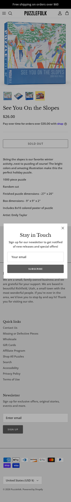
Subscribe (35, 268)
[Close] (63, 228)
